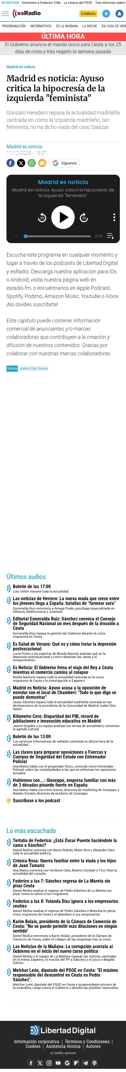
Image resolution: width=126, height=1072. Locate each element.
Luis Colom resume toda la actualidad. (41, 588)
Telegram (85, 1062)
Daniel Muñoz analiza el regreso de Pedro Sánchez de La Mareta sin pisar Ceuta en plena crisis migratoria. (62, 887)
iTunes (94, 1062)
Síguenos (69, 163)
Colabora (88, 13)
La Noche (89, 26)
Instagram (48, 1062)
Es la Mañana (67, 26)
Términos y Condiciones (87, 1042)
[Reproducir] (63, 217)
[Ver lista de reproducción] (110, 236)
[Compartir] (10, 163)
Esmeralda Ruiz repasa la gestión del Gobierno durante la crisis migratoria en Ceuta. (66, 628)
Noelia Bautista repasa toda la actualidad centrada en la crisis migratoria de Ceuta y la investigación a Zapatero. (63, 674)
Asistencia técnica (63, 1046)
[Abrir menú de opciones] (114, 217)
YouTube (58, 1062)
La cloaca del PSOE (78, 3)
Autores (93, 1046)
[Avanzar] (84, 217)
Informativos (41, 26)
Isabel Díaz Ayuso (34, 368)
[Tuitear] (21, 163)
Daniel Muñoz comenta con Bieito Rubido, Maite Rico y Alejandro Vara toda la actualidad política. (65, 847)
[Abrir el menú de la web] (7, 13)
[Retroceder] (42, 217)
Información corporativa (36, 1042)
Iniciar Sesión (119, 14)
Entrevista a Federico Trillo (41, 3)
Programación (13, 26)
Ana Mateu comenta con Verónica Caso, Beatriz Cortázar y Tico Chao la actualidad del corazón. (65, 867)
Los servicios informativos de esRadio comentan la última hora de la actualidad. (63, 740)
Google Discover (67, 1062)
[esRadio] (27, 13)
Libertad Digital (63, 1030)
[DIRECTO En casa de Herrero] (106, 14)
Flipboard (76, 1062)
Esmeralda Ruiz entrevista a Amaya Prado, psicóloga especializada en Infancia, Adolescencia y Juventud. (66, 605)
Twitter (39, 1062)
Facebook (30, 1062)
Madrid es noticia (20, 67)
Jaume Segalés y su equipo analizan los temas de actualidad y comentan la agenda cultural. (66, 722)
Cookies (32, 1046)
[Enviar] (32, 163)
